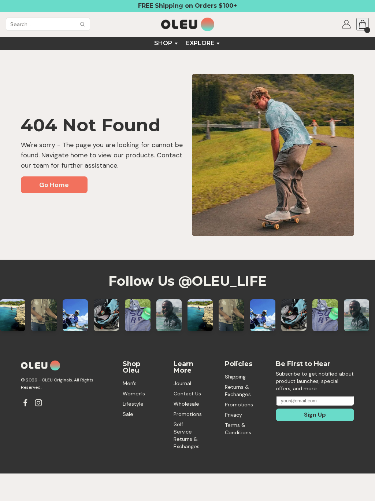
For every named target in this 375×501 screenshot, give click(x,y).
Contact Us (187, 393)
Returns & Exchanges (238, 391)
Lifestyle (133, 404)
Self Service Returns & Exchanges (187, 435)
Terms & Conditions (238, 429)
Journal (182, 383)
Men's (130, 383)
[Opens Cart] (362, 24)
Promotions (187, 414)
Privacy (233, 415)
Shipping (235, 376)
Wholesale (186, 404)
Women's (134, 393)
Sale (128, 414)
